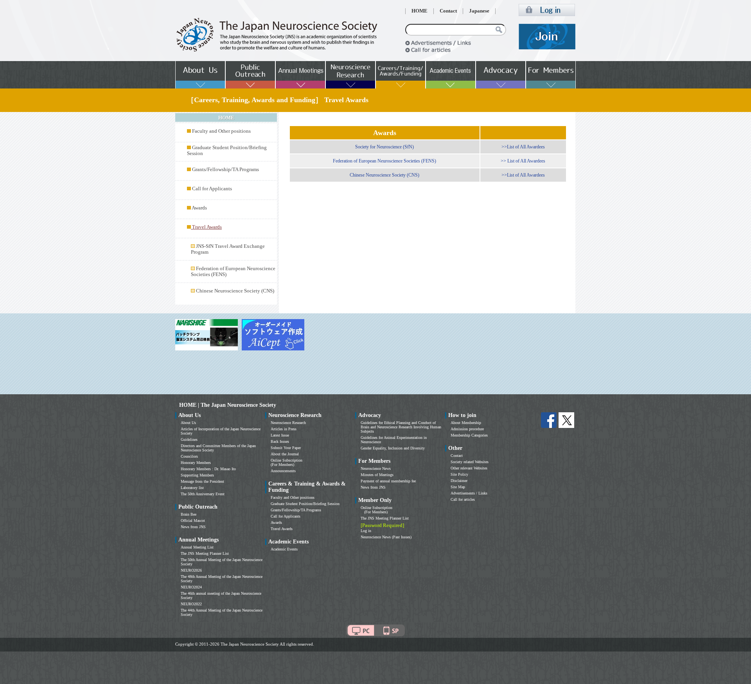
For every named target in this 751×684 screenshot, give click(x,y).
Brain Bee (188, 514)
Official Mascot (193, 520)
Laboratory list (192, 487)
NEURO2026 (191, 570)
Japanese (479, 11)
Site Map (458, 487)
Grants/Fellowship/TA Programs (225, 169)
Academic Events (284, 549)
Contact (448, 11)
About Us (188, 423)
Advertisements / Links (469, 493)
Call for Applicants (212, 188)
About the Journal (285, 454)
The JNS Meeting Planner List (205, 553)
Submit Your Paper (286, 448)
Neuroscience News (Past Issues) (386, 537)
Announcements (283, 471)
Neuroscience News (376, 468)
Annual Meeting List (197, 547)
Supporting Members (197, 475)
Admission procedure (467, 429)
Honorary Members (196, 462)
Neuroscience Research (288, 423)
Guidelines (189, 439)
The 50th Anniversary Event (203, 494)
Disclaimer (459, 480)
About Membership (466, 423)
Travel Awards (282, 529)
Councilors (189, 456)
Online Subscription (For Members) (286, 462)
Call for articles (463, 499)
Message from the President (202, 481)
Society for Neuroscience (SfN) (384, 147)
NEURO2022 (191, 604)
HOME (419, 11)
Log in (366, 531)
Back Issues (280, 441)
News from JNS (193, 527)
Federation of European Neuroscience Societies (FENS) (384, 161)
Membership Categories (469, 435)
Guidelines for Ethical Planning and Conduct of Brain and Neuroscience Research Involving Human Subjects (401, 427)
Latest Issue (280, 435)
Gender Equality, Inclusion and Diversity (393, 448)
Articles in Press (283, 429)
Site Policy (459, 474)
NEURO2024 (191, 587)
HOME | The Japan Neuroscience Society (227, 405)
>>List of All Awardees (523, 147)
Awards (199, 208)
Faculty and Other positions (221, 131)
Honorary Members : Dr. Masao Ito (208, 469)
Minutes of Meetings (377, 475)
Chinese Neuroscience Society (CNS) (235, 291)
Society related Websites (470, 462)
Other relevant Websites (469, 468)
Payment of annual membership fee (388, 481)
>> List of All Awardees (523, 161)
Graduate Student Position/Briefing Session (305, 504)
